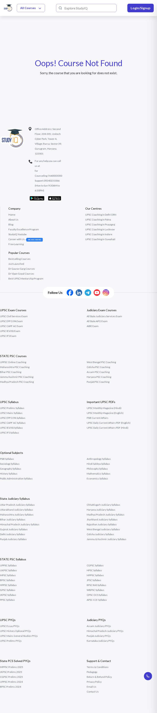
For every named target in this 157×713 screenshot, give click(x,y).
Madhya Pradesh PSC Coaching (17, 381)
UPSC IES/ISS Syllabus (11, 427)
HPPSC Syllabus (8, 585)
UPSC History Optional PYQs (15, 630)
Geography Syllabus (10, 468)
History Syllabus (8, 473)
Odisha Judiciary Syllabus (100, 534)
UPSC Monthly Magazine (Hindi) (104, 408)
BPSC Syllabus (7, 580)
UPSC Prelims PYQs (11, 640)
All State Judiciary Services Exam (104, 316)
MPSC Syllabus (8, 575)
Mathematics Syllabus (98, 473)
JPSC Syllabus (94, 580)
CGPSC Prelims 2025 (11, 676)
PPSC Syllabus (7, 599)
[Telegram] (88, 292)
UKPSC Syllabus (8, 570)
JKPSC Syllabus (8, 594)
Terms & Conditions (98, 667)
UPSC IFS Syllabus (9, 432)
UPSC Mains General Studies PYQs (19, 635)
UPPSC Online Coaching (13, 362)
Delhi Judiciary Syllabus (12, 534)
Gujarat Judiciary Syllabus (14, 529)
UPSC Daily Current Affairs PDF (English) (108, 422)
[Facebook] (70, 292)
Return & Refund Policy (99, 676)
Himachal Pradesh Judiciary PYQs (105, 630)
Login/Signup (140, 8)
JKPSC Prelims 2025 (11, 671)
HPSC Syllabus (94, 570)
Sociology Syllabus (10, 463)
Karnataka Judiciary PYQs (100, 640)
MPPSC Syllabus (95, 575)
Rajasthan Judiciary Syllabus (102, 524)
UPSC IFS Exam (8, 335)
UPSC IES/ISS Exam (10, 331)
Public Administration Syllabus (16, 478)
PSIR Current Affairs (97, 417)
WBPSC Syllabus (95, 590)
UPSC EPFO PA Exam (11, 321)
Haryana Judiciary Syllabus (101, 509)
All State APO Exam (97, 321)
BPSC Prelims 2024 (10, 686)
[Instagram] (106, 292)
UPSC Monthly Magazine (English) (105, 412)
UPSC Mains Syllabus (11, 412)
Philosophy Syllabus (97, 468)
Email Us (91, 686)
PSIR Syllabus (7, 458)
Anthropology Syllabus (99, 458)
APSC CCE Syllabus (97, 599)
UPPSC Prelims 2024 (11, 681)
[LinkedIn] (79, 292)
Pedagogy (92, 671)
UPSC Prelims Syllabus (12, 408)
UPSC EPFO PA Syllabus (12, 417)
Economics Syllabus (97, 478)
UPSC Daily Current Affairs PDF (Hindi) (107, 427)
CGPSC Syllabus (95, 565)
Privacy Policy (94, 681)
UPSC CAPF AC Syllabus (13, 422)
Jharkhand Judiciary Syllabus (102, 519)
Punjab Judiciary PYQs (99, 635)
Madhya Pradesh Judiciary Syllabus (105, 514)
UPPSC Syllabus (8, 565)
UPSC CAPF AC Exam (11, 326)
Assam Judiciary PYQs (99, 626)
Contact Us (93, 691)
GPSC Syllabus (7, 590)
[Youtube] (97, 292)
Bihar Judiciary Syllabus (12, 519)
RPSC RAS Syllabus (96, 585)
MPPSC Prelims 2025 (11, 667)
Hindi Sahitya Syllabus (98, 463)
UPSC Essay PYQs (9, 626)
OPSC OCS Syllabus (97, 594)
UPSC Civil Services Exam (14, 316)
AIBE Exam (93, 326)
